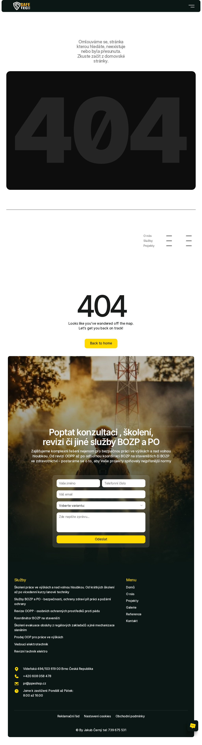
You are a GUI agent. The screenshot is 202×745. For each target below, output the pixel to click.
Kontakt (132, 621)
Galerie (131, 607)
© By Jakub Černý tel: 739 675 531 (101, 730)
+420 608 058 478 (37, 676)
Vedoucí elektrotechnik (31, 644)
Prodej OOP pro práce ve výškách (38, 637)
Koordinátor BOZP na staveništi (37, 618)
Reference (133, 614)
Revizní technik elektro (31, 651)
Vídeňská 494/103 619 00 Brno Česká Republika (58, 669)
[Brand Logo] (21, 6)
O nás (130, 594)
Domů (130, 587)
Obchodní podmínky (130, 716)
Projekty (132, 601)
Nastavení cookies (97, 716)
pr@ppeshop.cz (34, 683)
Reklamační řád (68, 716)
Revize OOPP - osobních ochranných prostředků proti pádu (57, 611)
